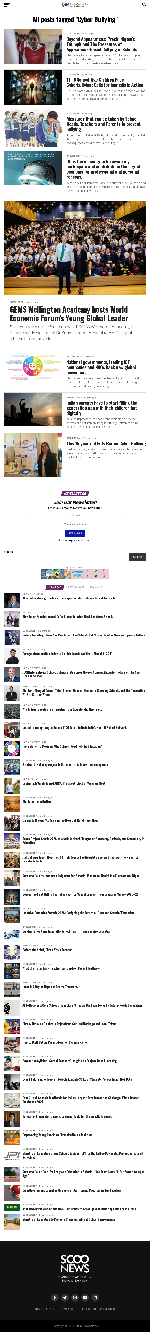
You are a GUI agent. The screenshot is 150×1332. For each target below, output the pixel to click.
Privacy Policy (69, 1309)
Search (8, 551)
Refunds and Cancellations (99, 1309)
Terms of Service (45, 1309)
